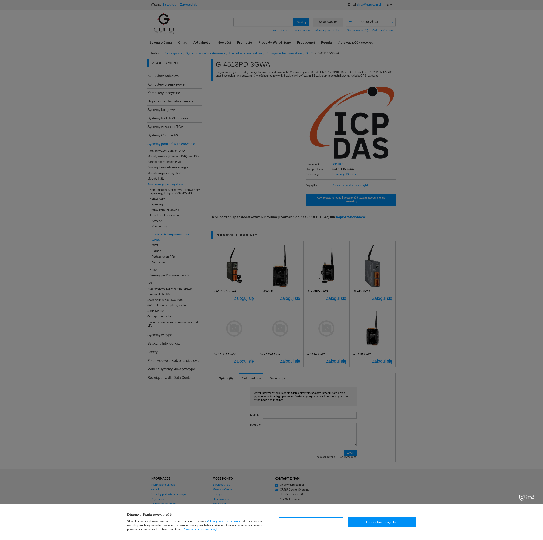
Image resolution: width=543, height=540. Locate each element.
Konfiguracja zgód (311, 522)
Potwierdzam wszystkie (381, 522)
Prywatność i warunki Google (200, 529)
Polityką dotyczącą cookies (224, 521)
